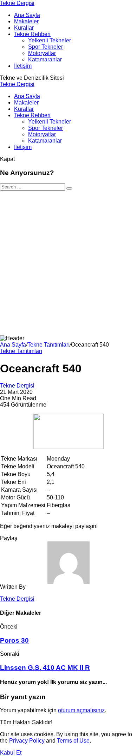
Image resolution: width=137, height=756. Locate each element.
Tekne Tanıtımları (48, 345)
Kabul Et (10, 753)
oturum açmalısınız (81, 710)
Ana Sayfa (13, 345)
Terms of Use (73, 741)
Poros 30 (14, 640)
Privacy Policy (27, 741)
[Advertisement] (68, 263)
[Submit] (69, 188)
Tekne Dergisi (17, 3)
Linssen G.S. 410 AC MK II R (45, 667)
